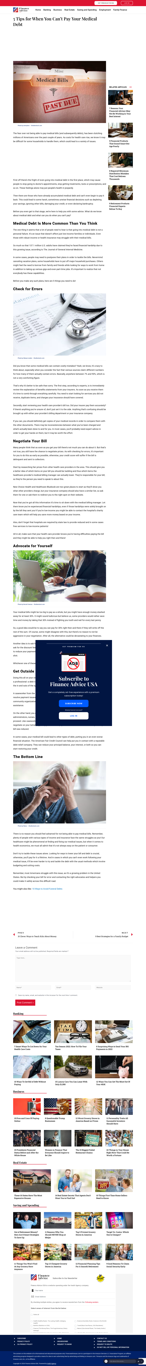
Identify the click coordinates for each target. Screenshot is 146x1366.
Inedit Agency (51, 1363)
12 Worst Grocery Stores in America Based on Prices (88, 1119)
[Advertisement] (59, 45)
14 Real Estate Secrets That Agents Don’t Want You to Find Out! (73, 1196)
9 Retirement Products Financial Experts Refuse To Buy (119, 206)
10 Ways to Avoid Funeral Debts (47, 889)
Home (38, 10)
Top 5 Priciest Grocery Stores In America (86, 1233)
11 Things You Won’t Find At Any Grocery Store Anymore (25, 1266)
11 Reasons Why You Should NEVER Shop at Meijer (55, 1235)
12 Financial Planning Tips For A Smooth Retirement (88, 1265)
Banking (47, 10)
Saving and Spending (87, 10)
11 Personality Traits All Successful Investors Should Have (117, 1121)
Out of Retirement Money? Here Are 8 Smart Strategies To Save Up (26, 1235)
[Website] (113, 988)
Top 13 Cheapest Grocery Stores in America (56, 1265)
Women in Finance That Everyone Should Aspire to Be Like (57, 1153)
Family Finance (120, 10)
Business (57, 10)
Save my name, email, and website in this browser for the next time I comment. (48, 995)
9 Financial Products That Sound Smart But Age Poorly (119, 144)
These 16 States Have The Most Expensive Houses (28, 1196)
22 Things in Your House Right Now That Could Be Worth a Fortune (117, 1153)
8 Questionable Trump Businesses (55, 1119)
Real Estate (69, 10)
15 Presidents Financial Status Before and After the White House (26, 1153)
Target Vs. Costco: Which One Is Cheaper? (117, 1233)
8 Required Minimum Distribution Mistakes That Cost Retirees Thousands (119, 175)
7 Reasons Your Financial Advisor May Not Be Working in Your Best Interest (120, 112)
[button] (131, 10)
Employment (105, 10)
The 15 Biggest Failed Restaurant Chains (85, 1151)
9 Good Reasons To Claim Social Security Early (117, 1265)
